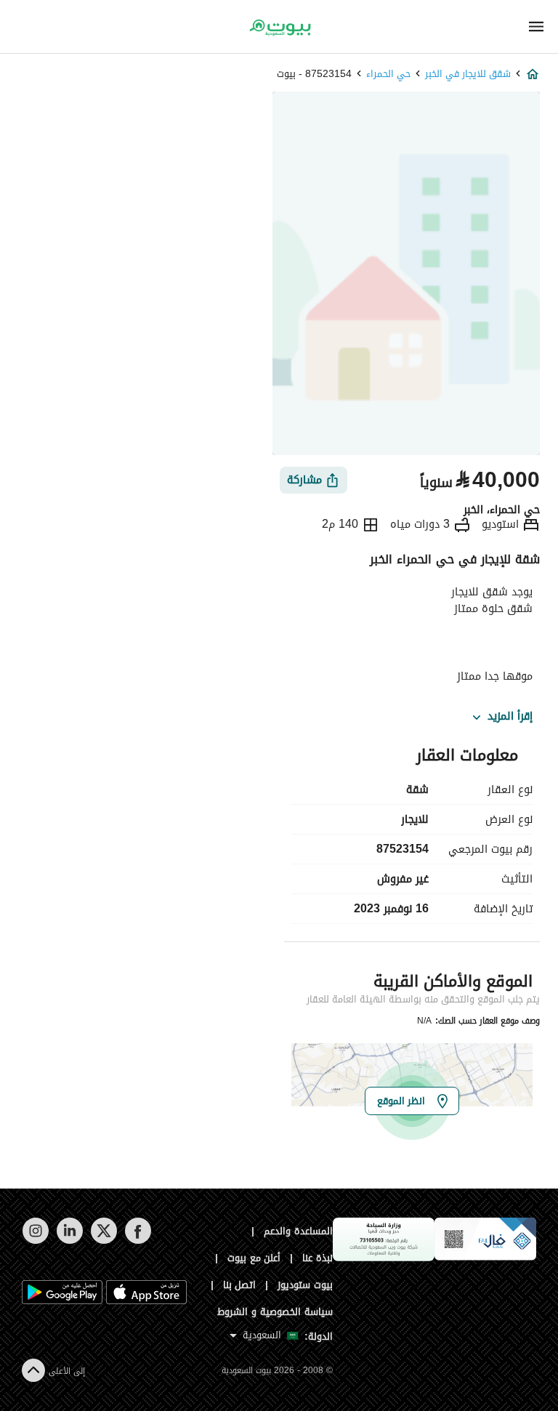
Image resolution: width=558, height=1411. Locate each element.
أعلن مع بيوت (254, 1258)
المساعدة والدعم (298, 1231)
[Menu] (536, 27)
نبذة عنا (317, 1258)
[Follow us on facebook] (137, 1240)
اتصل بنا (239, 1285)
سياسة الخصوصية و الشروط (275, 1312)
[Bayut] (279, 27)
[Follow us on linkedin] (69, 1240)
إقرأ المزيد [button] (510, 716)
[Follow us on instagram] (35, 1240)
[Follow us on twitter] (103, 1240)
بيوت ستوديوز (305, 1285)
